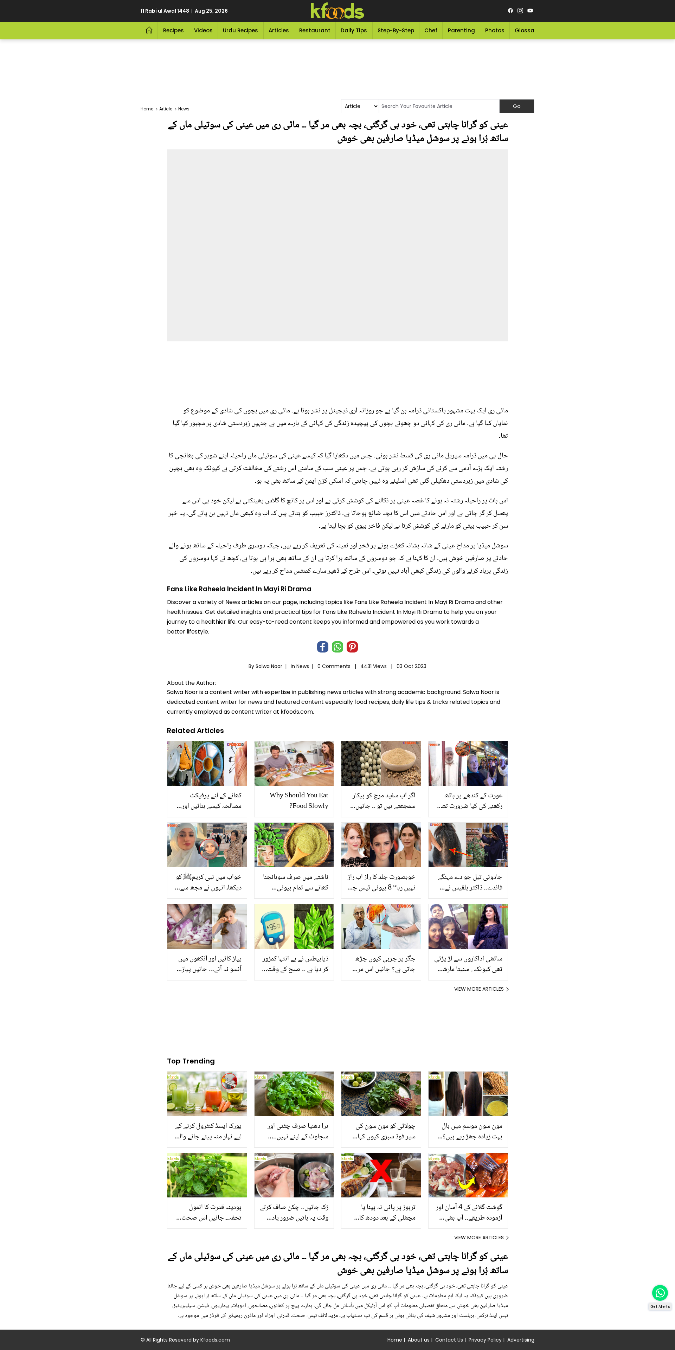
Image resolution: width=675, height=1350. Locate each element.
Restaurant (314, 30)
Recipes (173, 30)
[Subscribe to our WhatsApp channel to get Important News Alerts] (660, 1293)
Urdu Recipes (240, 30)
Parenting (461, 30)
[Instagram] (520, 11)
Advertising (520, 1339)
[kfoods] (337, 11)
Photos (494, 30)
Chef (430, 30)
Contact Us (449, 1339)
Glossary (527, 30)
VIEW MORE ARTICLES (479, 988)
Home (394, 1339)
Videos (203, 30)
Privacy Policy (485, 1339)
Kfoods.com (215, 1339)
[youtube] (530, 11)
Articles (279, 30)
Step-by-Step (396, 30)
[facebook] (510, 11)
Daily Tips (354, 30)
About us (419, 1339)
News (302, 666)
